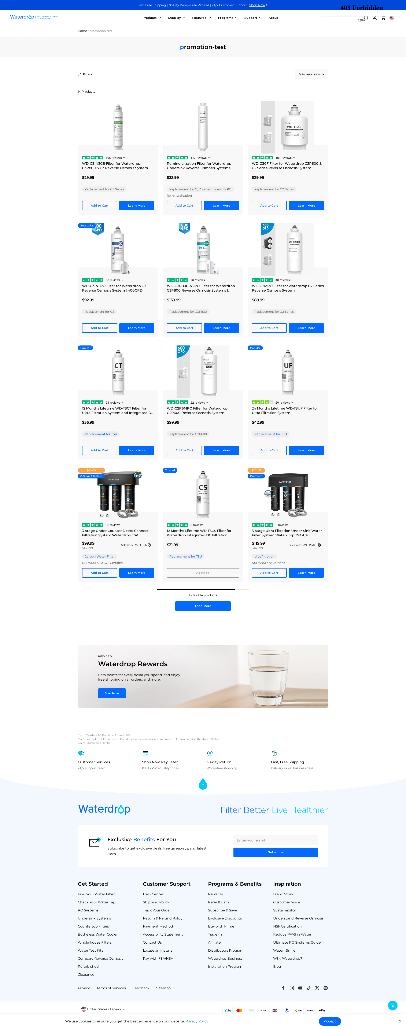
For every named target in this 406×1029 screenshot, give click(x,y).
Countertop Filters (93, 926)
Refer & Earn (218, 902)
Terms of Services (111, 988)
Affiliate (214, 942)
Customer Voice (286, 902)
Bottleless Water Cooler (98, 934)
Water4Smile (284, 950)
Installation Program (225, 967)
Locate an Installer (158, 950)
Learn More (136, 205)
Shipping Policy (156, 902)
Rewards (215, 894)
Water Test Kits (90, 950)
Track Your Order (157, 910)
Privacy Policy (196, 1021)
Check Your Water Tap (96, 902)
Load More (203, 606)
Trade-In (215, 934)
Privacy (84, 988)
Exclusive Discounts (225, 918)
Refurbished (88, 967)
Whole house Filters (95, 942)
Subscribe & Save (222, 910)
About (273, 18)
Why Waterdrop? (287, 958)
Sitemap (163, 988)
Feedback (141, 988)
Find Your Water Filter (96, 894)
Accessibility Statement (163, 934)
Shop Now (257, 5)
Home (82, 31)
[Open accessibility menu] (393, 1005)
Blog (277, 967)
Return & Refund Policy (162, 918)
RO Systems (88, 910)
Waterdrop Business (225, 958)
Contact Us (152, 942)
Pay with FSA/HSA (158, 958)
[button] (85, 74)
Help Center (153, 894)
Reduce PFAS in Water (292, 934)
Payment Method (158, 926)
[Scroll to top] (203, 784)
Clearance (86, 975)
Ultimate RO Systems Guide (297, 942)
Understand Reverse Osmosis (298, 918)
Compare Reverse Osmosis (100, 958)
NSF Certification (287, 926)
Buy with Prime (221, 926)
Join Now (112, 693)
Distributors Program (226, 950)
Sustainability (284, 910)
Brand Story (283, 894)
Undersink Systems (94, 918)
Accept (330, 1021)
